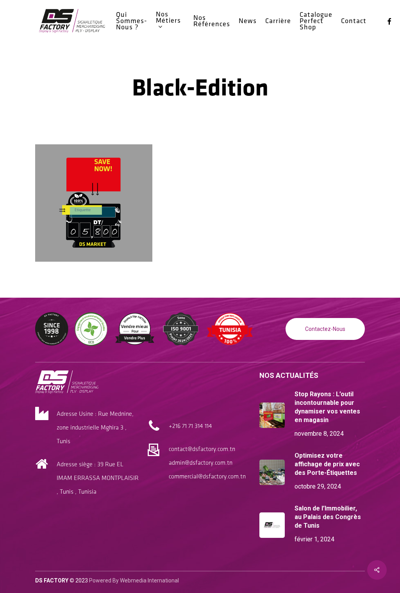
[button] (325, 329)
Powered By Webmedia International (134, 580)
